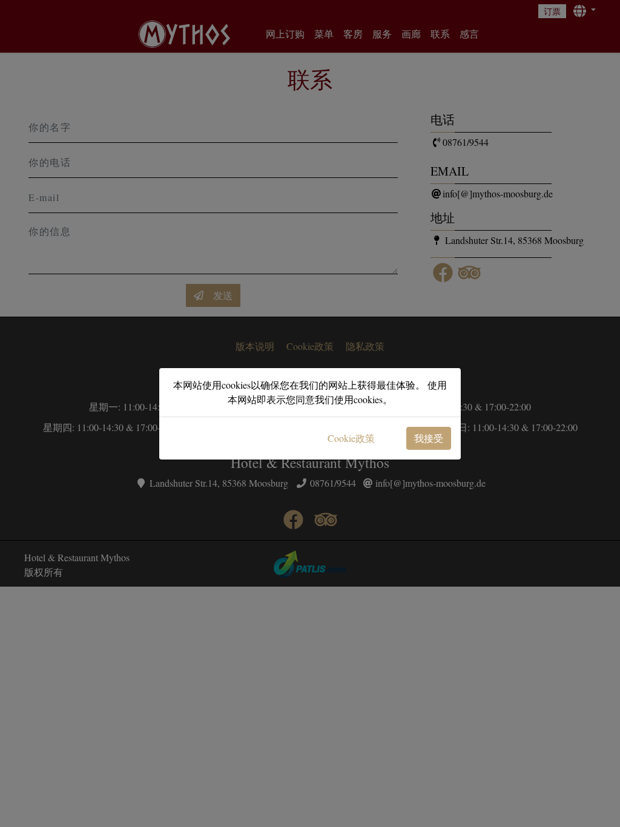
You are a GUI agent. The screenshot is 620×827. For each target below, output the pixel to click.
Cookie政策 (351, 438)
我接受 (428, 438)
